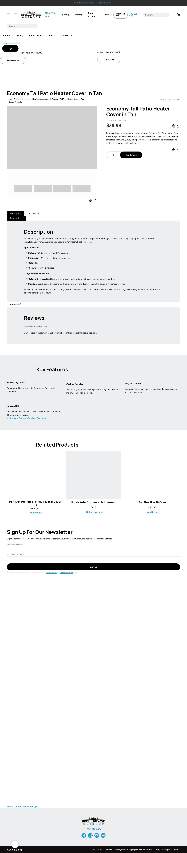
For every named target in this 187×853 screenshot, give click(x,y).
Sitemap (109, 850)
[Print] (90, 200)
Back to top (15, 850)
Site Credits (97, 850)
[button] (94, 109)
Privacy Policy (51, 573)
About (106, 14)
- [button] (109, 155)
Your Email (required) (15, 554)
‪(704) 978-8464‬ (50, 15)
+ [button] (117, 155)
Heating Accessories (40, 99)
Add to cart (131, 155)
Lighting (65, 14)
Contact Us (120, 14)
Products (18, 99)
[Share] (95, 200)
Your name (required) (15, 544)
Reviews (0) (33, 213)
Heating (78, 14)
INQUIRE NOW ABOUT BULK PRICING (92, 3)
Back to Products (15, 102)
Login (10, 48)
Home (9, 99)
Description (15, 213)
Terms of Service (66, 573)
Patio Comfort (92, 15)
